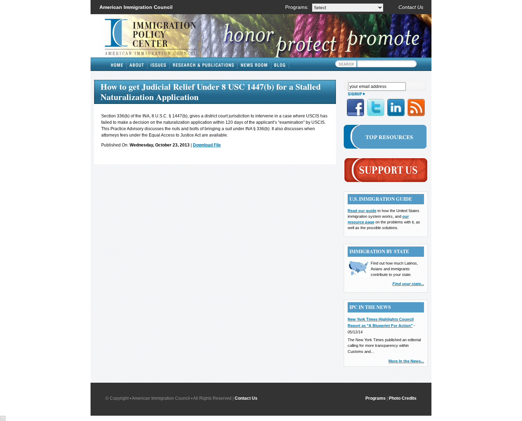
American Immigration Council (136, 7)
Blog (280, 64)
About (137, 64)
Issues (158, 64)
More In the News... (406, 361)
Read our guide (362, 211)
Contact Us (410, 7)
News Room (254, 64)
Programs (375, 398)
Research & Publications (204, 64)
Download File (207, 145)
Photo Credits (403, 398)
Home (117, 64)
